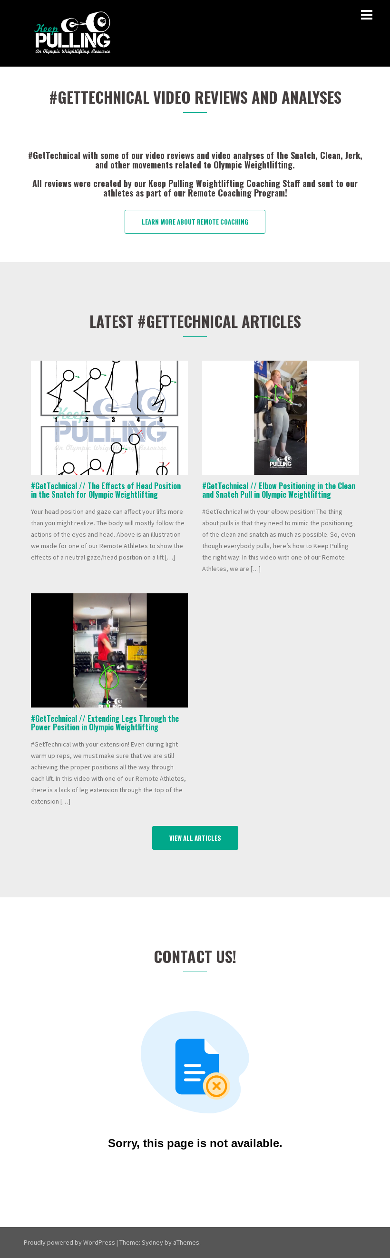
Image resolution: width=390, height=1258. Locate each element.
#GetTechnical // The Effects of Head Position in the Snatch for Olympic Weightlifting (106, 490)
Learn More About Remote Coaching (195, 221)
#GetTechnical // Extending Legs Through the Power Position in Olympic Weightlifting (105, 723)
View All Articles (195, 838)
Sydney (152, 1242)
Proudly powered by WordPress (69, 1242)
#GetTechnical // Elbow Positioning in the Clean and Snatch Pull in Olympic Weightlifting (278, 490)
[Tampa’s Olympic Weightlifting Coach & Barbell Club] (72, 32)
